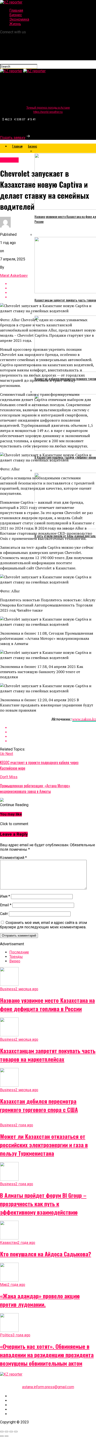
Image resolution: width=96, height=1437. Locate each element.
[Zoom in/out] (16, 1431)
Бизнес (15, 15)
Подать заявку (12, 137)
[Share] (6, 1431)
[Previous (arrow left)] (2, 1436)
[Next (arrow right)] (6, 1436)
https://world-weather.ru (48, 112)
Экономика (19, 19)
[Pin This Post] (52, 736)
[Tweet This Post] (52, 732)
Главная (16, 10)
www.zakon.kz (84, 719)
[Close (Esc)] (2, 1431)
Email (5, 905)
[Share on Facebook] (52, 727)
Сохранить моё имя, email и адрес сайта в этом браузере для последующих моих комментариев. (43, 924)
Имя (5, 896)
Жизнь (15, 24)
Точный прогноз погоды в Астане (48, 107)
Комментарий (13, 857)
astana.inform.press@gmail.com (48, 1387)
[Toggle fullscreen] (11, 1431)
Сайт (4, 913)
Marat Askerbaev (14, 275)
